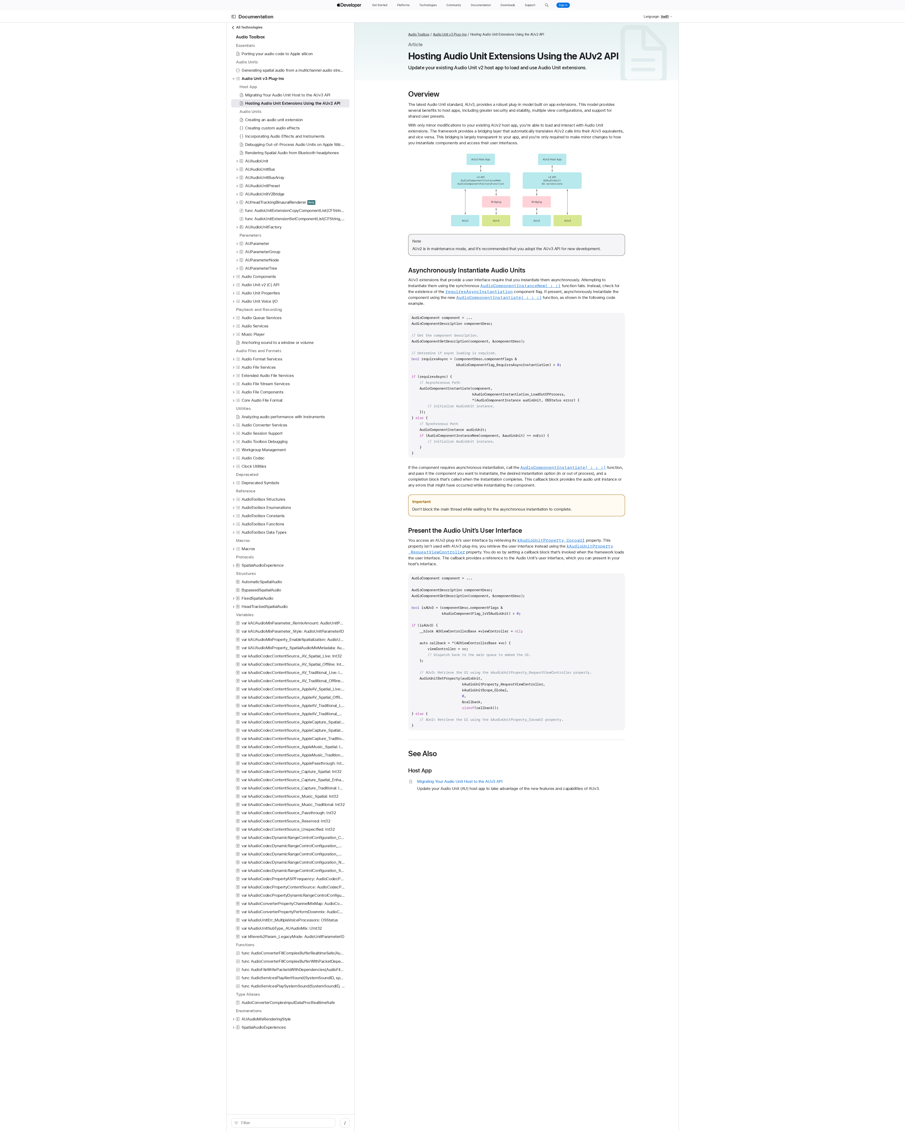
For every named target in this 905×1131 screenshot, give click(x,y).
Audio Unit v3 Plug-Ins (450, 34)
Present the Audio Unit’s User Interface (465, 530)
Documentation (256, 17)
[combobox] (285, 1122)
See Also (422, 753)
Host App (420, 770)
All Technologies (249, 27)
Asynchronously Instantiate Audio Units (466, 270)
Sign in (563, 5)
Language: (652, 16)
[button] (546, 5)
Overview (424, 94)
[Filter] (285, 1122)
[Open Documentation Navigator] (233, 16)
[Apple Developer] (349, 5)
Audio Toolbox (418, 34)
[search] (283, 1122)
